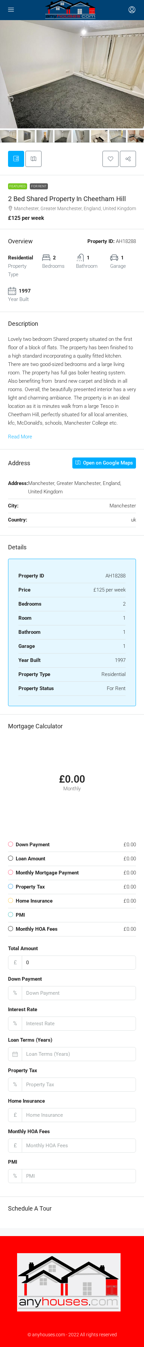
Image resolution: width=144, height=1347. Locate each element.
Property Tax (22, 1070)
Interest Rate (22, 1009)
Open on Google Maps (107, 463)
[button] (110, 159)
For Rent (39, 186)
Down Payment (25, 979)
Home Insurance (26, 1101)
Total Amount (23, 948)
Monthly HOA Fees (29, 1131)
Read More (20, 437)
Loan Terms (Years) (30, 1040)
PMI (12, 1162)
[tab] (16, 159)
